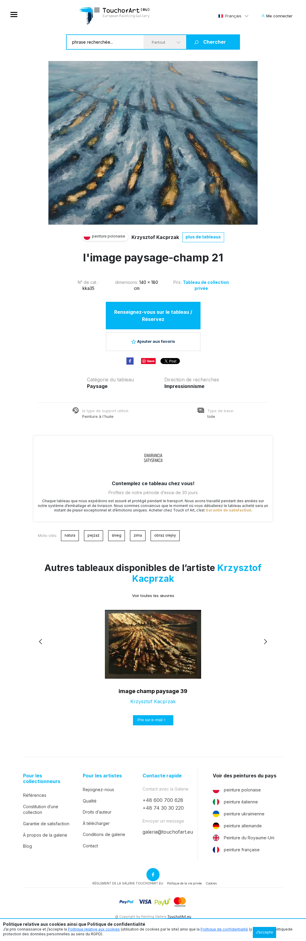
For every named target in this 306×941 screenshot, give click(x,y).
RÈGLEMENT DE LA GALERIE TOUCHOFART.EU (127, 883)
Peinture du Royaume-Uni (249, 837)
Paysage (97, 386)
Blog (27, 846)
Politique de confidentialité (224, 929)
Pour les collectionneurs (41, 778)
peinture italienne (241, 801)
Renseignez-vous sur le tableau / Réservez (153, 315)
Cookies (211, 883)
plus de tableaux (203, 236)
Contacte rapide (162, 776)
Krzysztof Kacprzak (155, 237)
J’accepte (264, 932)
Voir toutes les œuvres (153, 595)
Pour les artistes (102, 776)
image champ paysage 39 (153, 691)
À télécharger (96, 823)
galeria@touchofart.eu (168, 832)
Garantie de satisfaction (228, 510)
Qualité (90, 800)
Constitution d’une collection (40, 809)
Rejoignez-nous (98, 789)
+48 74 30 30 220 (163, 808)
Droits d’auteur (97, 811)
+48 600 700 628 (163, 800)
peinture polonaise (242, 789)
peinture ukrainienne (244, 813)
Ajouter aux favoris (156, 341)
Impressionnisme (184, 386)
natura (70, 535)
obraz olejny (165, 535)
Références (34, 795)
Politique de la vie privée (184, 883)
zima (138, 535)
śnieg (116, 535)
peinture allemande (243, 825)
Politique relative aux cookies (94, 929)
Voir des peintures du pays (244, 776)
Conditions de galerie (104, 834)
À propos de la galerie (45, 835)
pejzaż (94, 535)
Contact (90, 845)
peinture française (242, 849)
